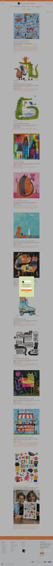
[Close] (32, 273)
